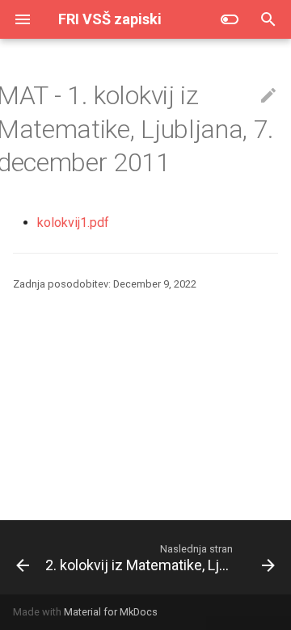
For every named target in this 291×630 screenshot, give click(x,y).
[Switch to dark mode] (229, 19)
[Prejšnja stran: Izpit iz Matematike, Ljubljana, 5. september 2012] (16, 557)
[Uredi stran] (268, 96)
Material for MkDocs (111, 612)
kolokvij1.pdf (73, 222)
